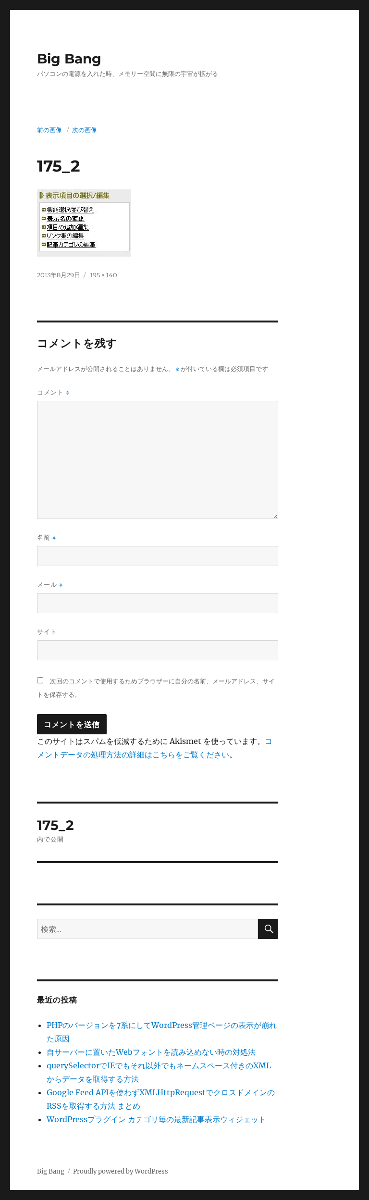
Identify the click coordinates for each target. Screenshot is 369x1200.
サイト (47, 631)
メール (50, 585)
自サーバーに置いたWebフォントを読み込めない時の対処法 (151, 1052)
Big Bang (69, 58)
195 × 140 (103, 275)
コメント (53, 392)
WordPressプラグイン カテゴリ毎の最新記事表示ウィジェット (156, 1119)
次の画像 (84, 130)
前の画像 (49, 130)
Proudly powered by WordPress (120, 1171)
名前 (46, 537)
